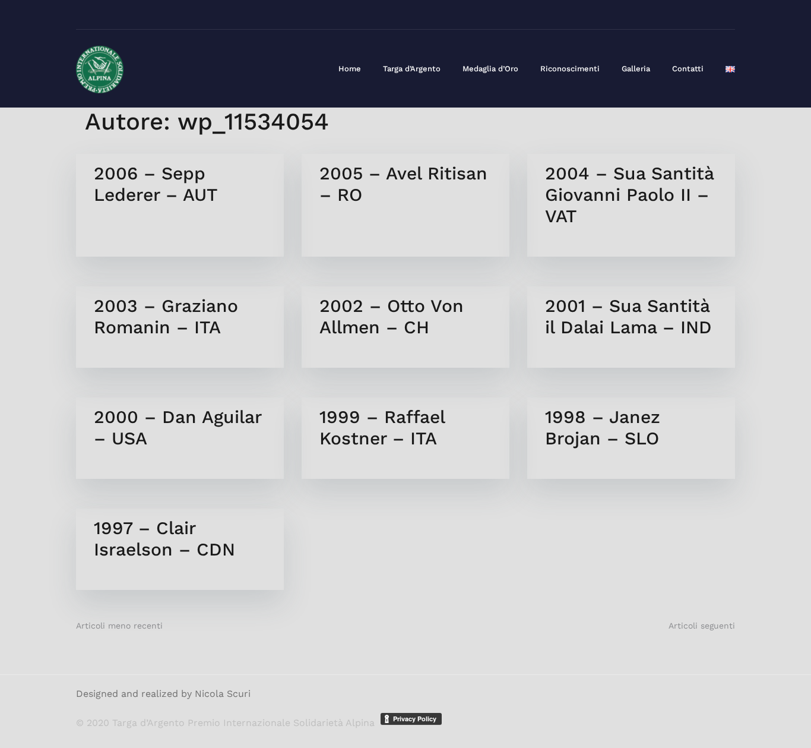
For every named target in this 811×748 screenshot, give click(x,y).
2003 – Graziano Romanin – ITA (166, 316)
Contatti (688, 68)
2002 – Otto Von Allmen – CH (391, 316)
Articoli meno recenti (119, 625)
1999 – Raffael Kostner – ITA (382, 427)
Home (349, 68)
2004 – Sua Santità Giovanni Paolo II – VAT (629, 194)
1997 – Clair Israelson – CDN (164, 538)
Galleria (636, 68)
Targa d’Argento (412, 68)
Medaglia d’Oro (490, 68)
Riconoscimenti (570, 68)
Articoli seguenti (702, 625)
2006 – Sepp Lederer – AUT (156, 184)
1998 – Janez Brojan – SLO (602, 427)
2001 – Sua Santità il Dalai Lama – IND (628, 316)
